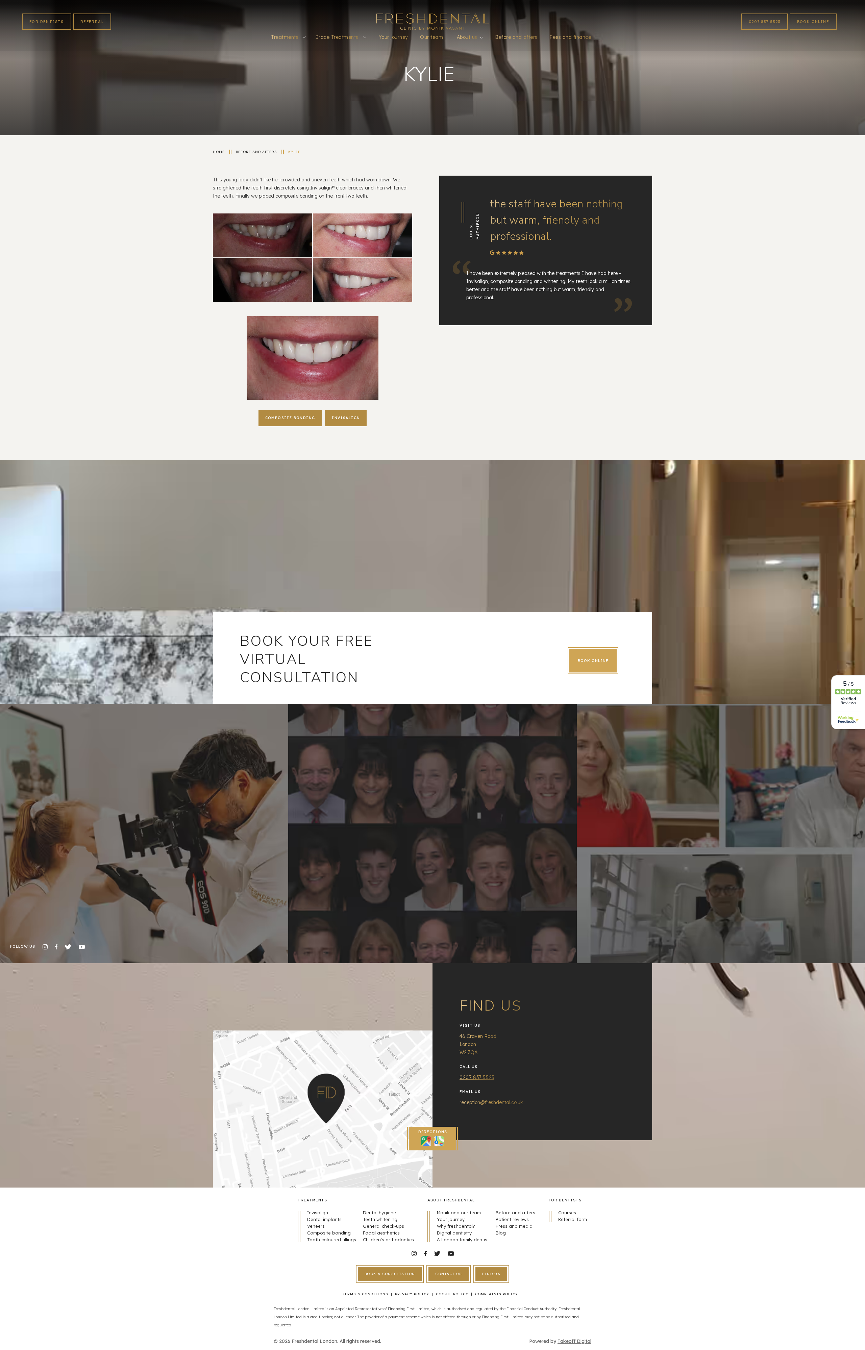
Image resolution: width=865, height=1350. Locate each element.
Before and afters (516, 37)
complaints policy (496, 1294)
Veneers (316, 1226)
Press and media (514, 1226)
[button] (288, 37)
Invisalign (317, 1212)
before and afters (256, 152)
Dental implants (324, 1219)
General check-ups (383, 1226)
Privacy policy (412, 1294)
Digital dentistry (454, 1233)
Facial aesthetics (381, 1233)
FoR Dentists (46, 21)
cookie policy (452, 1294)
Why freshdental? (456, 1226)
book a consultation (390, 1274)
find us (491, 1274)
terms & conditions (365, 1294)
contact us (448, 1274)
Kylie (294, 152)
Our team (431, 37)
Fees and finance (570, 37)
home (219, 152)
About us (467, 37)
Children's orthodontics (388, 1239)
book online (813, 21)
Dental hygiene (379, 1212)
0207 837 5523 (764, 21)
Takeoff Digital (574, 1341)
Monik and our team (459, 1212)
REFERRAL (92, 21)
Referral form (572, 1219)
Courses (567, 1212)
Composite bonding (329, 1233)
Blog (501, 1233)
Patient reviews (512, 1219)
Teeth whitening (380, 1219)
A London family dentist (463, 1239)
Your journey (393, 37)
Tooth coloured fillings (331, 1239)
